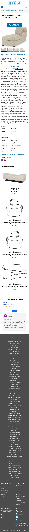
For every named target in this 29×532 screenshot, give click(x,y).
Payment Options (20, 500)
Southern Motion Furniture (14, 450)
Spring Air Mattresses (14, 452)
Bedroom (3, 486)
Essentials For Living (14, 376)
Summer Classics (14, 458)
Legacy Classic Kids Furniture (14, 417)
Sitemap (18, 504)
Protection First (19, 498)
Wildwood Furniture (14, 475)
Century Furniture (14, 188)
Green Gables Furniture (14, 388)
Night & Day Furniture (14, 430)
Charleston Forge (14, 362)
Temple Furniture (14, 460)
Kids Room (3, 494)
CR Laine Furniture (14, 368)
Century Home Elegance (14, 189)
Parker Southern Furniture (14, 438)
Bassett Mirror (14, 355)
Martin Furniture (14, 425)
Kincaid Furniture (14, 409)
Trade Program (19, 68)
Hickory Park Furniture (8, 304)
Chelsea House (14, 364)
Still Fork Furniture (14, 454)
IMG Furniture (14, 399)
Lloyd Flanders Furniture (14, 419)
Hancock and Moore (14, 392)
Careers (17, 492)
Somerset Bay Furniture (14, 448)
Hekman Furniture (14, 394)
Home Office (4, 492)
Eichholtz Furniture (14, 374)
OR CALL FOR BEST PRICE (14, 25)
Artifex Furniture (14, 343)
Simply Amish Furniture (14, 446)
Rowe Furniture (14, 444)
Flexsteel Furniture (14, 380)
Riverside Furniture (14, 442)
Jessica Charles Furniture (14, 401)
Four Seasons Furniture (15, 382)
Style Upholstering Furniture (14, 456)
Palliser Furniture (14, 436)
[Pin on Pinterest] (5, 160)
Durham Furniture (14, 372)
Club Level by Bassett (14, 366)
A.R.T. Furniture (14, 337)
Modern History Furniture (14, 428)
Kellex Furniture (15, 407)
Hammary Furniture (14, 390)
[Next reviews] (27, 322)
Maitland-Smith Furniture (14, 423)
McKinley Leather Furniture (14, 427)
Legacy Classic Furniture (14, 415)
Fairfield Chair (14, 378)
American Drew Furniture (14, 341)
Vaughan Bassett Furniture (14, 467)
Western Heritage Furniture (14, 473)
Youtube (20, 517)
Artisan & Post (14, 345)
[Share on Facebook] (2, 160)
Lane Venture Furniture (14, 413)
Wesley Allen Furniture (14, 469)
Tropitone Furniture (15, 462)
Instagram (20, 514)
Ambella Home (14, 339)
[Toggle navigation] (2, 7)
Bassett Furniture (14, 353)
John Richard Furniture (14, 403)
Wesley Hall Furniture (14, 471)
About (17, 488)
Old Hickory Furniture (14, 434)
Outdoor (3, 496)
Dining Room (4, 490)
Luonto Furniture (14, 421)
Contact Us (18, 494)
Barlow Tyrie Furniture (14, 351)
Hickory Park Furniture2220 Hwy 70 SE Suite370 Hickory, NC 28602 (7, 511)
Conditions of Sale (20, 502)
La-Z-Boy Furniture (14, 411)
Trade (17, 490)
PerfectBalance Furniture (14, 440)
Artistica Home (14, 347)
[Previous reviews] (2, 322)
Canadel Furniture (14, 357)
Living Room (4, 488)
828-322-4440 (5, 517)
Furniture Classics (14, 384)
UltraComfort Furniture (14, 463)
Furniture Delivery (14, 66)
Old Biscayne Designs (14, 432)
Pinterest (20, 520)
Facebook (20, 511)
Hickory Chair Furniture (14, 395)
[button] (25, 21)
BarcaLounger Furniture (14, 349)
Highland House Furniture (14, 397)
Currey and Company (14, 370)
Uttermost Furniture (14, 465)
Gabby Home (14, 386)
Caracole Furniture (14, 359)
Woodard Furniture (14, 477)
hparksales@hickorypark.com (9, 515)
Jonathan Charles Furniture (14, 405)
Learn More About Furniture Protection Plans (13, 154)
